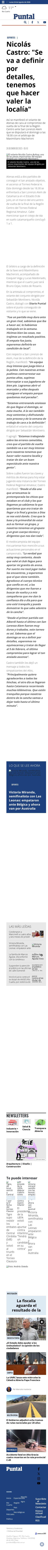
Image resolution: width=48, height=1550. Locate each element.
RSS (37, 1520)
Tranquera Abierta (40, 1130)
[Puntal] (14, 1470)
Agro (23, 1501)
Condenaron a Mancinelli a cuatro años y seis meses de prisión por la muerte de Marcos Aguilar (20, 936)
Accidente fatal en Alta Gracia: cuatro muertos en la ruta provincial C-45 (25, 1457)
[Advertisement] (27, 243)
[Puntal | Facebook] (32, 22)
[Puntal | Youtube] (44, 22)
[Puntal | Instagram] (38, 1478)
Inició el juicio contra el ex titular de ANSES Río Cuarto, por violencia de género (19, 980)
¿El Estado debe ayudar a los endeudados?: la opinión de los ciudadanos (22, 1345)
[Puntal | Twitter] (38, 22)
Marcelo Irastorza (23, 1389)
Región (17, 1503)
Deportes (10, 1509)
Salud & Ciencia (26, 1128)
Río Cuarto (9, 1504)
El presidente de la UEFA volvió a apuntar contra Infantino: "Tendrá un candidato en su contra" (23, 1228)
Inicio (8, 1498)
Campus (10, 1373)
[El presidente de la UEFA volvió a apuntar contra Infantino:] (20, 1205)
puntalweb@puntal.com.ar (15, 1542)
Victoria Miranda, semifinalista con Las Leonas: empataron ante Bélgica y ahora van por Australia (25, 800)
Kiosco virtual (39, 1512)
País (15, 1507)
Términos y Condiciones (14, 1528)
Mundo (24, 1497)
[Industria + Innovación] (12, 1122)
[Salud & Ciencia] (26, 1121)
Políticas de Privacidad (15, 1531)
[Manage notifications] (42, 1544)
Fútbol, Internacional (26, 1197)
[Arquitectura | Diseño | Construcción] (26, 1149)
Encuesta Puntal (13, 1338)
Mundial (32, 1197)
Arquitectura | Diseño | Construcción (19, 1165)
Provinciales (12, 1450)
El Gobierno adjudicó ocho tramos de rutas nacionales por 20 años (24, 1421)
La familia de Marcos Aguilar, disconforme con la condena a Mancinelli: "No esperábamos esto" (18, 959)
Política (9, 1519)
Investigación (12, 1293)
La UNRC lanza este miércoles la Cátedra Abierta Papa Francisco (23, 1379)
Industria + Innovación (12, 1130)
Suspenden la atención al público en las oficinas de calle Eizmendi (20, 968)
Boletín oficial (12, 1415)
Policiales (10, 1514)
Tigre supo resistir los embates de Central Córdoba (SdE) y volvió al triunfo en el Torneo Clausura (11, 1238)
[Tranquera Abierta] (40, 1122)
